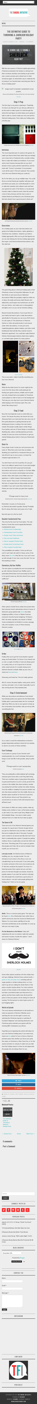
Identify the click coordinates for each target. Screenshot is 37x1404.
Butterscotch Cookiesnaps (12, 529)
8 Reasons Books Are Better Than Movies (15, 1232)
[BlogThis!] (5, 1101)
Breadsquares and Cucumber (13, 532)
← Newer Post (6, 1134)
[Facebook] (8, 1210)
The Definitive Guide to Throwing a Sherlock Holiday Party (7, 1122)
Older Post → (30, 1134)
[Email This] (4, 1101)
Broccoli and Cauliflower (11, 538)
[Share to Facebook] (9, 1101)
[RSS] (27, 1210)
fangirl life (6, 1094)
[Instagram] (13, 1210)
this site (11, 555)
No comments (30, 42)
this (9, 1036)
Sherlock (26, 1094)
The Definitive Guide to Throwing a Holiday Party (18, 35)
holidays (12, 1094)
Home (19, 1134)
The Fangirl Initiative (24, 1395)
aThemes (15, 1399)
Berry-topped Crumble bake (12, 547)
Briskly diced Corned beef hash (14, 544)
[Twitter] (4, 1210)
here (23, 769)
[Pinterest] (18, 1210)
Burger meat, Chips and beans (13, 535)
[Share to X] (7, 1101)
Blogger (22, 1258)
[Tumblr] (23, 1210)
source (18, 96)
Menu (4, 23)
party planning (19, 1094)
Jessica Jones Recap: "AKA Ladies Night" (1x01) (17, 1236)
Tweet (20, 1080)
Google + (19, 1088)
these (22, 612)
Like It (19, 1084)
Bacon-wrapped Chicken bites (13, 541)
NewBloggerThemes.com (18, 1401)
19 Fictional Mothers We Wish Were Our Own (16, 1228)
